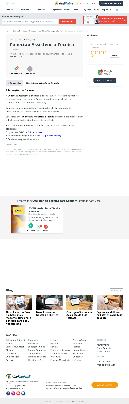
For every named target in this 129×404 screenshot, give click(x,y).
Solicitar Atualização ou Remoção (43, 83)
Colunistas (78, 9)
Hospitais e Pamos (37, 360)
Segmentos (57, 9)
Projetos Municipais (60, 360)
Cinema (96, 9)
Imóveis (54, 340)
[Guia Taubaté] (64, 3)
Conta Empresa (104, 361)
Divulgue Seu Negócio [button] (111, 3)
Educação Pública (36, 346)
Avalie (114, 55)
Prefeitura (55, 356)
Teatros (76, 346)
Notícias (67, 9)
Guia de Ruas (34, 353)
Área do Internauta (106, 364)
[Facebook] (8, 393)
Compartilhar (15, 83)
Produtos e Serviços (60, 350)
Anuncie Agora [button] (104, 384)
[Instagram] (13, 393)
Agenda (87, 9)
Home (8, 31)
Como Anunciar (104, 348)
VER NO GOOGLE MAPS (105, 80)
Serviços (32, 31)
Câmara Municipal (15, 346)
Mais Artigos (116, 290)
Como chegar (12, 356)
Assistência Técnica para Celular (50, 31)
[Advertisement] (105, 105)
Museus (54, 343)
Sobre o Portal (103, 351)
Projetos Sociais (80, 340)
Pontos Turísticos (59, 353)
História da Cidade (37, 356)
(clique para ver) (36, 132)
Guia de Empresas (20, 31)
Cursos (9, 360)
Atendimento (103, 344)
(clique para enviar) (51, 135)
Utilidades (78, 356)
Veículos (77, 360)
